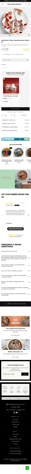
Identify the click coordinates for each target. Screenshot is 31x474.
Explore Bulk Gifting (15, 451)
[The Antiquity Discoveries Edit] (15, 321)
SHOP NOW (15, 357)
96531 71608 (16, 407)
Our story (15, 419)
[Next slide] (28, 215)
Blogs (15, 427)
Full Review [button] (9, 223)
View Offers (7, 60)
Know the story (15, 123)
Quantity (4, 64)
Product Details (15, 120)
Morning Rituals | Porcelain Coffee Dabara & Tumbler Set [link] (10, 95)
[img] (9, 203)
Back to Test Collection (17, 303)
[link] (11, 86)
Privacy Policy (16, 441)
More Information (15, 130)
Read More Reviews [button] (15, 229)
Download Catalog (15, 453)
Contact (15, 444)
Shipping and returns (15, 439)
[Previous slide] (2, 215)
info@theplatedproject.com (16, 404)
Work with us (15, 422)
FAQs (15, 436)
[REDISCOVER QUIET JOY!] (15, 344)
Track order (15, 434)
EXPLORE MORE (15, 335)
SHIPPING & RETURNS (15, 127)
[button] (26, 49)
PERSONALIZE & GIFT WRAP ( (14, 54)
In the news (15, 424)
